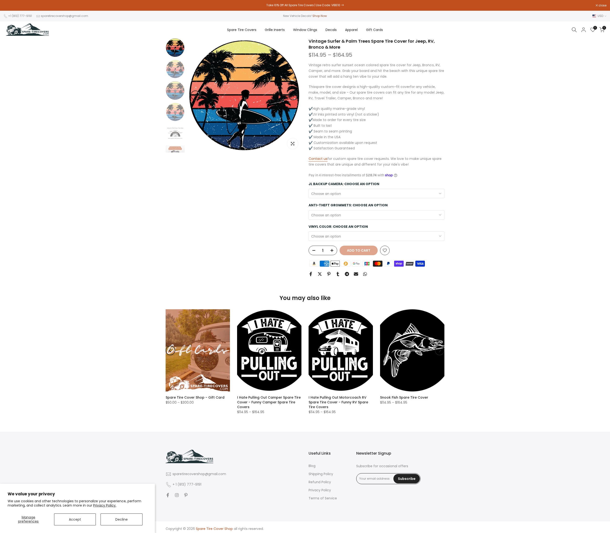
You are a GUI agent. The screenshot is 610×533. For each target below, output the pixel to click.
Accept (75, 519)
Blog (312, 466)
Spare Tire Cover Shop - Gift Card (195, 397)
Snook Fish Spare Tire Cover (404, 397)
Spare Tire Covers (241, 29)
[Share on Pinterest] (329, 274)
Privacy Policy (320, 490)
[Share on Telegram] (347, 274)
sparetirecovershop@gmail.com (64, 16)
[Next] (293, 95)
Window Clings (305, 29)
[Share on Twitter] (320, 274)
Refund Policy (320, 482)
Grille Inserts (275, 29)
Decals (331, 29)
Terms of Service (323, 498)
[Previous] (195, 95)
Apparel (351, 29)
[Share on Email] (356, 274)
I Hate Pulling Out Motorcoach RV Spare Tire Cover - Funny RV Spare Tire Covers (338, 402)
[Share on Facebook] (311, 274)
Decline (121, 519)
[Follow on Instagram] (177, 495)
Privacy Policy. (104, 505)
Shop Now (319, 16)
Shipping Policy (321, 474)
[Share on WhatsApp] (365, 274)
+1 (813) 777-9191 (20, 16)
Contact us (318, 158)
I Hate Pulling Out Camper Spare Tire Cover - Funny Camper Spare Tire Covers (269, 402)
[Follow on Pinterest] (186, 495)
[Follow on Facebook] (168, 495)
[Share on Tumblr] (338, 274)
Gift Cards (374, 29)
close (10, 5)
